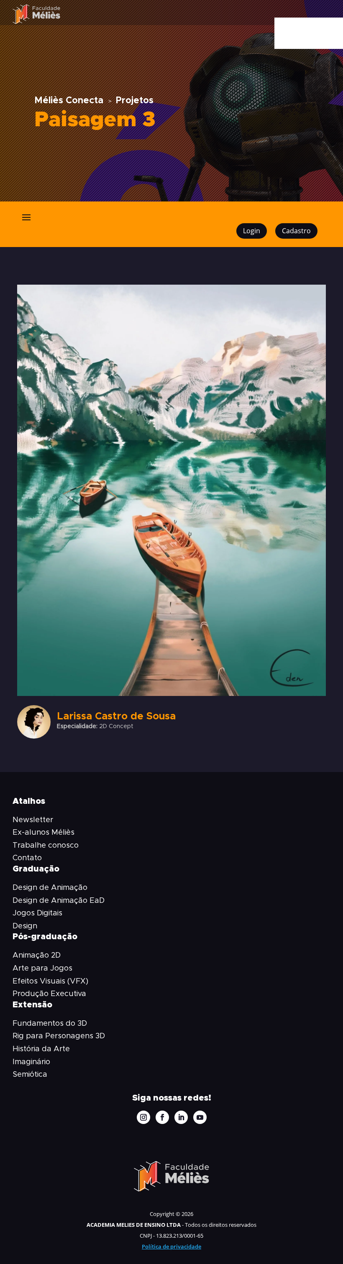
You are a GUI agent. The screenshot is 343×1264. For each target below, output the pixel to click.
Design (25, 926)
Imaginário (31, 1062)
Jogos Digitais (37, 913)
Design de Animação (50, 888)
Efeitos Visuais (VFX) (50, 981)
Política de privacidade (171, 1246)
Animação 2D (37, 955)
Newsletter (33, 820)
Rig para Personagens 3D (59, 1036)
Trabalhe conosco (46, 845)
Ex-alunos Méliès (43, 832)
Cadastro (296, 230)
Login (251, 230)
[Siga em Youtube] (200, 1117)
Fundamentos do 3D (50, 1023)
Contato (27, 858)
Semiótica (30, 1074)
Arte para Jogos (42, 968)
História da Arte (41, 1049)
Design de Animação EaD (59, 901)
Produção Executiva (49, 994)
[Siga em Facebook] (162, 1117)
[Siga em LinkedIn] (181, 1117)
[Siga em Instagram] (143, 1117)
